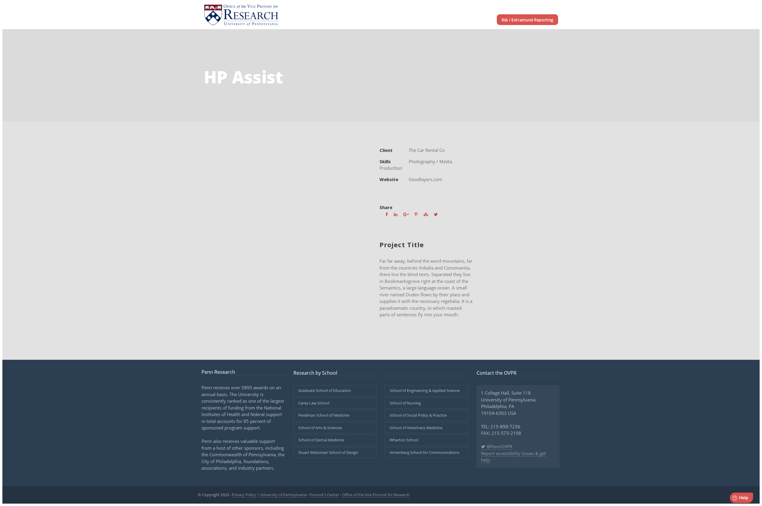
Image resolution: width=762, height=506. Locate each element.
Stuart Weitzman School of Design (328, 452)
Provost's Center (324, 494)
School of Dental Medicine (321, 440)
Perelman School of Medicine (323, 415)
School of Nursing (405, 403)
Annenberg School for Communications (424, 452)
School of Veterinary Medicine (416, 427)
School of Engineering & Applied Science (425, 390)
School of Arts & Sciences (320, 427)
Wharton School (404, 440)
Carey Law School (313, 403)
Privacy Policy (244, 494)
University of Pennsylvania (283, 494)
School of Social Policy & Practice (418, 415)
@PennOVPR (498, 446)
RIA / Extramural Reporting (527, 20)
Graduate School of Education (324, 390)
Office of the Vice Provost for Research (376, 494)
